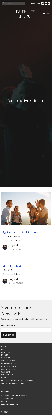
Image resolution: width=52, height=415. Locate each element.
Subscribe (9, 334)
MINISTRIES (6, 352)
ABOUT (4, 349)
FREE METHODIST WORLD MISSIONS (17, 380)
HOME (4, 346)
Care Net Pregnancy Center (12, 383)
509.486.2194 (35, 3)
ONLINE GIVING (8, 369)
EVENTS (4, 355)
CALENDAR (5, 357)
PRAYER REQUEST (9, 366)
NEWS (3, 377)
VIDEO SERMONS (8, 363)
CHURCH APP (7, 375)
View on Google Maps (10, 404)
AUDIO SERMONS (8, 360)
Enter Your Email (8, 325)
